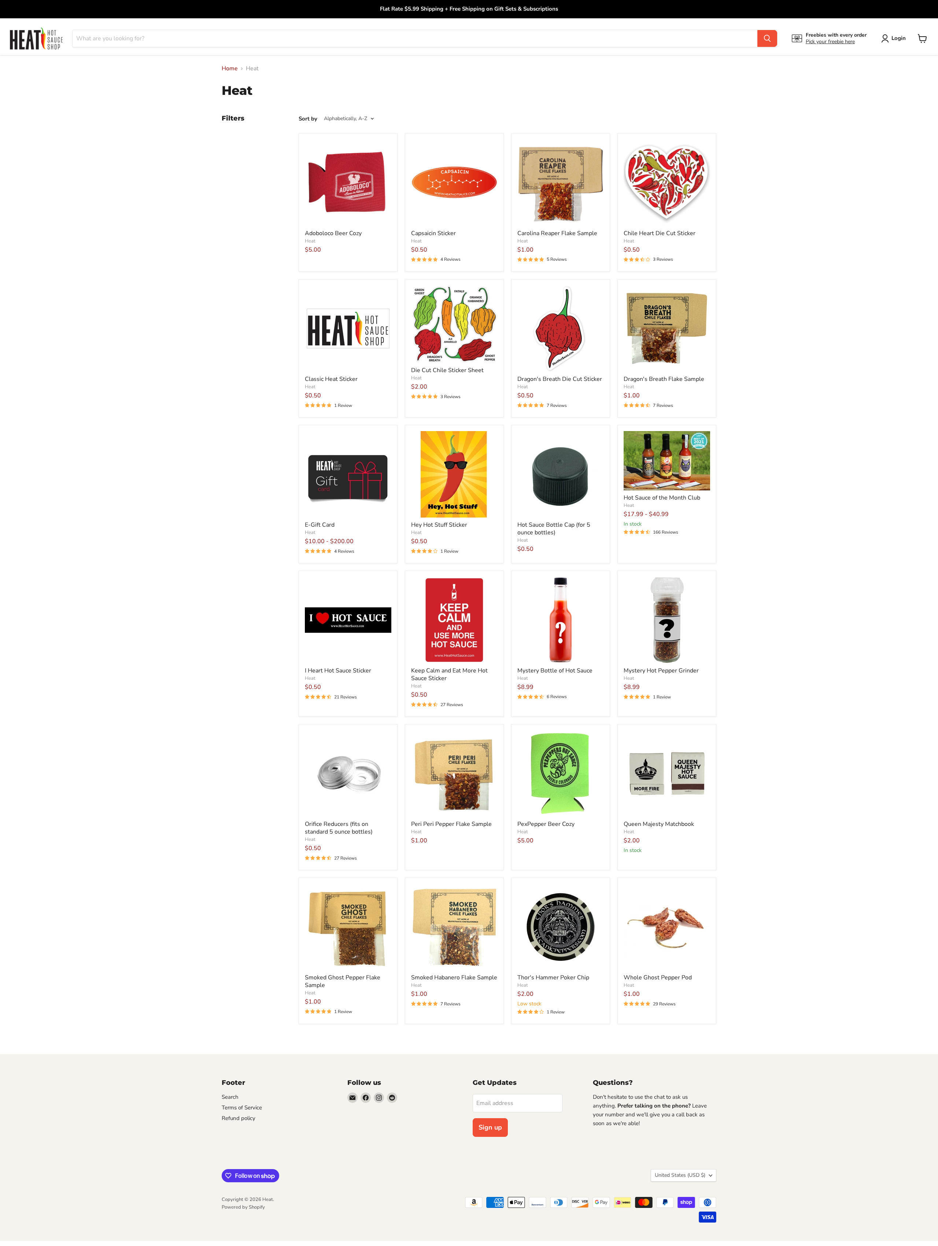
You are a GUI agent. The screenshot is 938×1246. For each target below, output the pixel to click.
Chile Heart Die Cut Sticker (659, 233)
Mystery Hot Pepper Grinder (661, 671)
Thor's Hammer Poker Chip (553, 978)
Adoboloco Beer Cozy (333, 233)
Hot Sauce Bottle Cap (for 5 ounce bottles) (553, 529)
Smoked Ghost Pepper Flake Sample (342, 981)
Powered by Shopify (243, 1207)
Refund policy (238, 1118)
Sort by (308, 119)
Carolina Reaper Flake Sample (557, 233)
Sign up (490, 1127)
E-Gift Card (320, 525)
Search (230, 1097)
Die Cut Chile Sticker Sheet (447, 370)
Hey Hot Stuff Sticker (439, 525)
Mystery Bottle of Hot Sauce (554, 671)
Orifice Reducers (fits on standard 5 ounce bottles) (339, 828)
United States (680, 1175)
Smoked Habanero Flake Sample (454, 978)
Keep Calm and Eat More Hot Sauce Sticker (449, 674)
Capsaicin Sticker (433, 233)
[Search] (767, 38)
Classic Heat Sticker (331, 379)
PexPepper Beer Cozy (546, 824)
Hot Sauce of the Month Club (662, 498)
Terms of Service (242, 1107)
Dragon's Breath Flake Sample (664, 379)
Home (230, 68)
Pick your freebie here (830, 41)
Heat (310, 241)
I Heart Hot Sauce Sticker (338, 671)
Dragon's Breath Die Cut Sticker (559, 379)
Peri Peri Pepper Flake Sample (451, 824)
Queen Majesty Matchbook (659, 824)
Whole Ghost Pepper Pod (658, 978)
